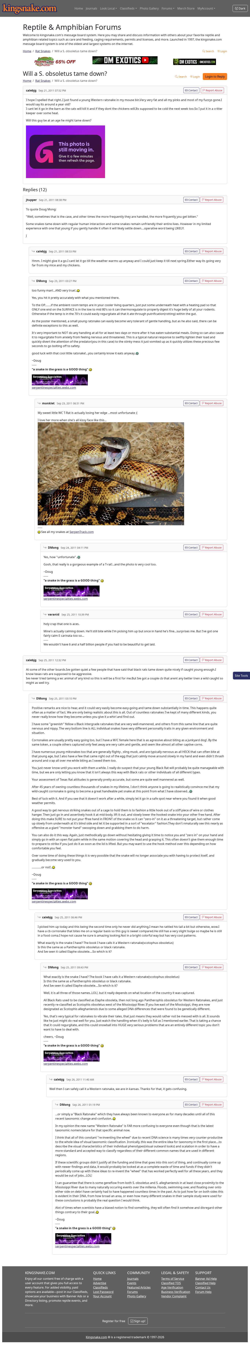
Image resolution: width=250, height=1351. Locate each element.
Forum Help (203, 1292)
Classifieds (100, 1287)
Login (223, 51)
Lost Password (103, 1292)
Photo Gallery (149, 8)
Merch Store (186, 8)
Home (78, 8)
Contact (193, 90)
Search (209, 51)
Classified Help (205, 1283)
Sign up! (139, 1321)
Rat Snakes (43, 51)
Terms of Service (172, 1279)
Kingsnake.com (96, 1337)
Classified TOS (171, 1283)
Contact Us (202, 1287)
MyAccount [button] (205, 8)
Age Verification (172, 1287)
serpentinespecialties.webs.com (54, 388)
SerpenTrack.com (82, 532)
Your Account (102, 1296)
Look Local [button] (107, 8)
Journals (91, 8)
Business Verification (175, 1292)
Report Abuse (213, 90)
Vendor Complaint (173, 1296)
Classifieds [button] (127, 8)
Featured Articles (139, 1287)
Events (131, 1283)
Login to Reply (215, 77)
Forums (132, 1292)
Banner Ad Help (206, 1279)
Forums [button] (167, 8)
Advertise (99, 1283)
